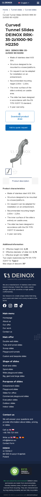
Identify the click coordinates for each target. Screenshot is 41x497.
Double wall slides (10, 341)
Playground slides (10, 389)
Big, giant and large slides (13, 376)
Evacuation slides (10, 400)
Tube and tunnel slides (12, 345)
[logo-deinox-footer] (19, 276)
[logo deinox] (7, 3)
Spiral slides (8, 369)
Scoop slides (8, 348)
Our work (7, 328)
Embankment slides (11, 386)
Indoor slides (8, 406)
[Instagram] (10, 306)
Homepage (7, 318)
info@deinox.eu (9, 440)
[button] (23, 3)
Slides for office (9, 393)
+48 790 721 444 (11, 432)
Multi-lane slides (10, 366)
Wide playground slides (13, 373)
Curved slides (30, 10)
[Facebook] (4, 305)
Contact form (8, 443)
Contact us (7, 332)
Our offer (7, 325)
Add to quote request (18, 127)
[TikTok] (21, 305)
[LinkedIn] (15, 305)
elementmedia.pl (32, 495)
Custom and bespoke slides (14, 356)
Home (5, 10)
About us (7, 321)
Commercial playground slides (16, 396)
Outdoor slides (9, 403)
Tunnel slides (16, 10)
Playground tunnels (11, 352)
